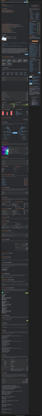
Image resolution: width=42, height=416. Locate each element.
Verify (6, 315)
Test (27, 320)
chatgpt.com (32, 17)
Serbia (17, 111)
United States (18, 112)
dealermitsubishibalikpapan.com (33, 29)
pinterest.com (32, 19)
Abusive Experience (6, 230)
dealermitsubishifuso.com (32, 24)
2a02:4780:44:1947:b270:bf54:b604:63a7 (34, 59)
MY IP (26, 0)
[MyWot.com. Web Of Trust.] (2, 279)
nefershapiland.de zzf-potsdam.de (33, 50)
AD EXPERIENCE (17, 0)
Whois (4, 372)
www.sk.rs (3, 254)
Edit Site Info (26, 54)
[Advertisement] (15, 18)
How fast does (6, 256)
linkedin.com (37, 16)
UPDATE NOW (35, 6)
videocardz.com (4, 182)
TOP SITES (8, 0)
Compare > (26, 180)
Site (4, 322)
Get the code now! (35, 97)
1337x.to (3, 180)
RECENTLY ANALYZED (11, 0)
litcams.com (30, 22)
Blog (20, 415)
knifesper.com (31, 28)
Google (5, 273)
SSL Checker (8, 287)
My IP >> (39, 72)
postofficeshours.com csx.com (33, 46)
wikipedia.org (32, 18)
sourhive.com (31, 33)
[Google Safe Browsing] (2, 277)
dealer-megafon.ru (31, 31)
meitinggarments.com (32, 27)
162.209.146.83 (31, 67)
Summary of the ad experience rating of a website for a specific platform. (10, 222)
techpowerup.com (4, 181)
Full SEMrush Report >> (25, 154)
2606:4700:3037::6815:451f (32, 60)
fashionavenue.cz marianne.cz (33, 56)
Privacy (22, 415)
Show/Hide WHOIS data (33, 90)
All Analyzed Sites (17, 415)
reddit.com (37, 15)
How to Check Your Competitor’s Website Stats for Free (36, 84)
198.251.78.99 (31, 71)
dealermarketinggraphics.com (32, 32)
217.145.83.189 (31, 70)
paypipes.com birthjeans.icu (33, 53)
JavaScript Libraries (3, 64)
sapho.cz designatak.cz (32, 55)
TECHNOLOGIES (24, 0)
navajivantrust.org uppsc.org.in (33, 52)
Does (7, 262)
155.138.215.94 (31, 61)
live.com (37, 18)
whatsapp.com (37, 19)
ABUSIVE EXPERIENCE (21, 0)
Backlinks (5, 157)
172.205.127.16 (31, 65)
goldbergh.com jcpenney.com (33, 47)
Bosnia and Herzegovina (19, 113)
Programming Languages (25, 60)
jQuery (3, 65)
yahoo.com (37, 17)
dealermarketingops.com (32, 23)
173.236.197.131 (31, 69)
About (24, 415)
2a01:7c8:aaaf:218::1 (31, 64)
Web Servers (9, 63)
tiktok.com (32, 15)
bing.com (32, 16)
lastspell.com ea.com (32, 51)
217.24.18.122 (26, 243)
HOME (6, 0)
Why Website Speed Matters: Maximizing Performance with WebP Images (35, 78)
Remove (32, 91)
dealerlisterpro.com (31, 34)
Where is (6, 239)
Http (4, 330)
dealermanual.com (31, 26)
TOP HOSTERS (15, 0)
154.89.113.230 (31, 66)
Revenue (4, 197)
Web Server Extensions (19, 60)
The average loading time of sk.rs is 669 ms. (7, 258)
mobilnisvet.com (4, 184)
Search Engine (6, 187)
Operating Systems (9, 60)
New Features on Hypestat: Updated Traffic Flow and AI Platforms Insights (35, 81)
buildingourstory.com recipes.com (33, 48)
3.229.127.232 (30, 62)
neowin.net (3, 183)
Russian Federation (19, 114)
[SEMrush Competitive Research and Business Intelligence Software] (5, 142)
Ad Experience (5, 220)
